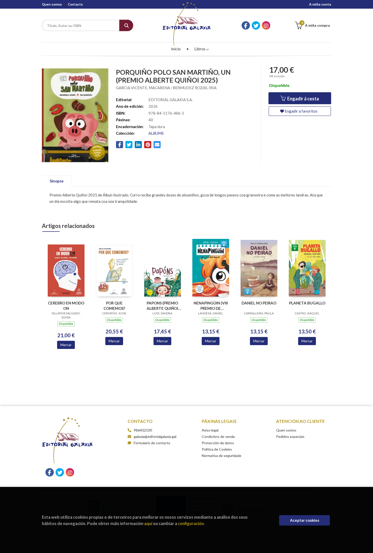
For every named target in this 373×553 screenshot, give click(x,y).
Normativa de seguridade (221, 455)
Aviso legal (210, 430)
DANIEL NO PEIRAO (259, 303)
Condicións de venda (218, 436)
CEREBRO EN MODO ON (66, 306)
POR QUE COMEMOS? (114, 306)
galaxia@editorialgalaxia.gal (155, 436)
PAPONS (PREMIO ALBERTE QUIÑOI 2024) (162, 306)
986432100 (143, 430)
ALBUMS (156, 133)
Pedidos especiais (290, 436)
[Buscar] (126, 25)
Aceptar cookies (304, 520)
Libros (200, 48)
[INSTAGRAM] (266, 25)
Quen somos (52, 4)
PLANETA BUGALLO (307, 303)
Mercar (66, 345)
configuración (191, 523)
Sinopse (57, 181)
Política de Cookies (217, 449)
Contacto (75, 4)
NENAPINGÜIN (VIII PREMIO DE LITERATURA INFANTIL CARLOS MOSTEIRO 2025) (211, 306)
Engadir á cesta (302, 98)
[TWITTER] (256, 25)
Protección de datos (218, 443)
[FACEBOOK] (246, 25)
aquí (148, 523)
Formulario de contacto (152, 443)
